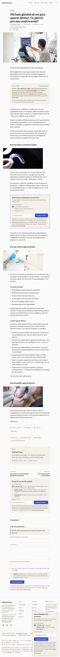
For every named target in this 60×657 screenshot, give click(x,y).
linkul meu (7, 616)
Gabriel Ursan (7, 3)
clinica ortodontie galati (25, 437)
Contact (51, 2)
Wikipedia (15, 460)
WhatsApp (28, 427)
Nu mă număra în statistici (10, 642)
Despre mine (22, 604)
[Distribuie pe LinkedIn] (17, 29)
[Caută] (56, 2)
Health (12, 10)
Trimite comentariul (17, 582)
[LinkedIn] (11, 625)
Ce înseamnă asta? (43, 86)
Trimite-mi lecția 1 (41, 215)
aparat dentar (14, 437)
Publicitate (44, 2)
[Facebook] (3, 625)
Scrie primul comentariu (17, 27)
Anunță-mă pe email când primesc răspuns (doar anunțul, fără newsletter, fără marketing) (30, 569)
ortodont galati (37, 437)
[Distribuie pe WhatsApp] (10, 29)
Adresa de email (16, 499)
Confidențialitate (21, 633)
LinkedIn (15, 431)
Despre (31, 2)
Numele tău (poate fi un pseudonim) (19, 537)
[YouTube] (7, 625)
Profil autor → (23, 460)
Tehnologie (35, 604)
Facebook (38, 427)
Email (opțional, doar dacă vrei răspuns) (20, 561)
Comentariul (13, 544)
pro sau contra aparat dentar (18, 440)
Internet (34, 607)
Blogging (34, 610)
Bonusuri (21, 616)
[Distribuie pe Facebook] (14, 29)
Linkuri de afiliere (24, 635)
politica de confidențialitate (18, 225)
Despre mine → (33, 460)
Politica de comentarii (9, 635)
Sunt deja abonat (37, 653)
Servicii (36, 2)
